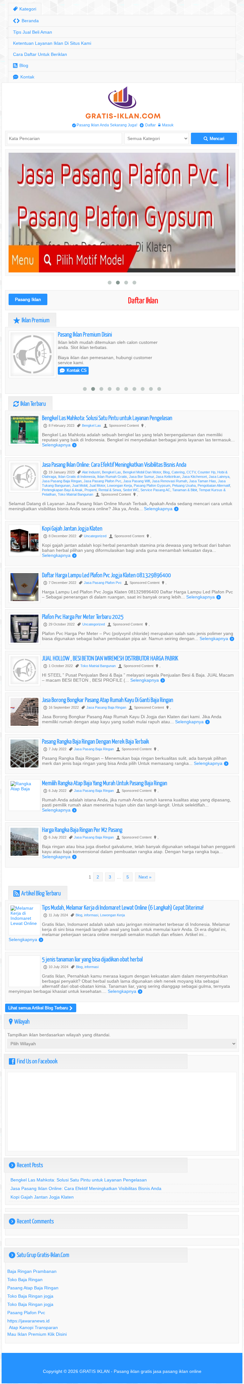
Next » (145, 876)
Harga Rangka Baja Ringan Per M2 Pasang (82, 829)
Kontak (23, 77)
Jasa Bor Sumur (141, 476)
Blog (20, 65)
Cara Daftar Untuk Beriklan (40, 54)
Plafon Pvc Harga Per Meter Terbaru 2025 (83, 616)
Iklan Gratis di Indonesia (76, 476)
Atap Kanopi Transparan (33, 1327)
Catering (178, 472)
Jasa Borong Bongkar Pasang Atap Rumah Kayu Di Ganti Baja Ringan (107, 699)
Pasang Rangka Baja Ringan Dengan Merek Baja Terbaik (95, 741)
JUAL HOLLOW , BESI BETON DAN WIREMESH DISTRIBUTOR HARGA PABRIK (110, 658)
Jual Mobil (79, 485)
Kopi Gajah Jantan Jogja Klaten (72, 528)
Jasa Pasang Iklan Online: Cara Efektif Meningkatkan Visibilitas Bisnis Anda (114, 464)
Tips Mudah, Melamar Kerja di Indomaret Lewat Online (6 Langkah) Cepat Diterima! (123, 907)
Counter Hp (206, 472)
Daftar (148, 125)
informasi (91, 915)
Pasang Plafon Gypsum (152, 485)
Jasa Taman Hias (202, 481)
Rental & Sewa (109, 490)
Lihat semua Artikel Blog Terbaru (40, 1008)
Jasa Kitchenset (194, 476)
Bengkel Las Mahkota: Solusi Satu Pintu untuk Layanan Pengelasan (107, 417)
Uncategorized (95, 536)
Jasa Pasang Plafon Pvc (102, 481)
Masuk (165, 125)
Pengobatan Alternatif (214, 485)
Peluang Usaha (184, 485)
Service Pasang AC (155, 490)
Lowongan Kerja (119, 485)
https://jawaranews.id (28, 1320)
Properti (91, 490)
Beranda (26, 20)
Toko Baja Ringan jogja (30, 1296)
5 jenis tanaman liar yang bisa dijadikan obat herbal (92, 959)
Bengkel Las (91, 425)
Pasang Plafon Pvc (26, 1312)
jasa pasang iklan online (177, 1371)
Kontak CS (73, 370)
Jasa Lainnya (219, 476)
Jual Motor (97, 485)
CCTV (191, 472)
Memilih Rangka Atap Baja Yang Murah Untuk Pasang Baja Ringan (104, 782)
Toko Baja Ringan (25, 1279)
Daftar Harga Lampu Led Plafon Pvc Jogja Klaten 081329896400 (106, 574)
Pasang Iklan (28, 299)
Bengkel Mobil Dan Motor (142, 472)
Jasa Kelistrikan (168, 476)
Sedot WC (131, 490)
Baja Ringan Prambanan (32, 1271)
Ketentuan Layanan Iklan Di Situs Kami (52, 43)
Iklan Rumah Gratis (112, 476)
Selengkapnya (59, 444)
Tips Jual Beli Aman (32, 32)
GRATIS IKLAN (94, 1371)
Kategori (24, 9)
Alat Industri (91, 472)
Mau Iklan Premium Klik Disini (37, 1334)
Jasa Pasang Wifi (136, 481)
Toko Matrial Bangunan (75, 494)
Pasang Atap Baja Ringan (32, 1287)
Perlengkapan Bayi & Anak (62, 490)
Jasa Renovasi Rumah (169, 481)
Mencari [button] (214, 138)
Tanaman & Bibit (184, 490)
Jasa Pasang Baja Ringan (62, 481)
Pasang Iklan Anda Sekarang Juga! (104, 125)
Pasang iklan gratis (133, 1371)
